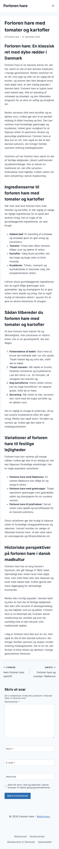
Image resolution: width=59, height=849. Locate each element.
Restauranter (37, 836)
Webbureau (43, 816)
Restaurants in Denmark (21, 842)
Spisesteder (45, 842)
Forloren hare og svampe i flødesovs (44, 672)
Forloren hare (13, 37)
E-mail (10, 762)
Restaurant (20, 836)
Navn (10, 748)
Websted (11, 776)
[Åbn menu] (53, 5)
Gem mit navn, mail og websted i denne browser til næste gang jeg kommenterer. (29, 786)
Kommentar (12, 701)
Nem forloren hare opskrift (13, 672)
